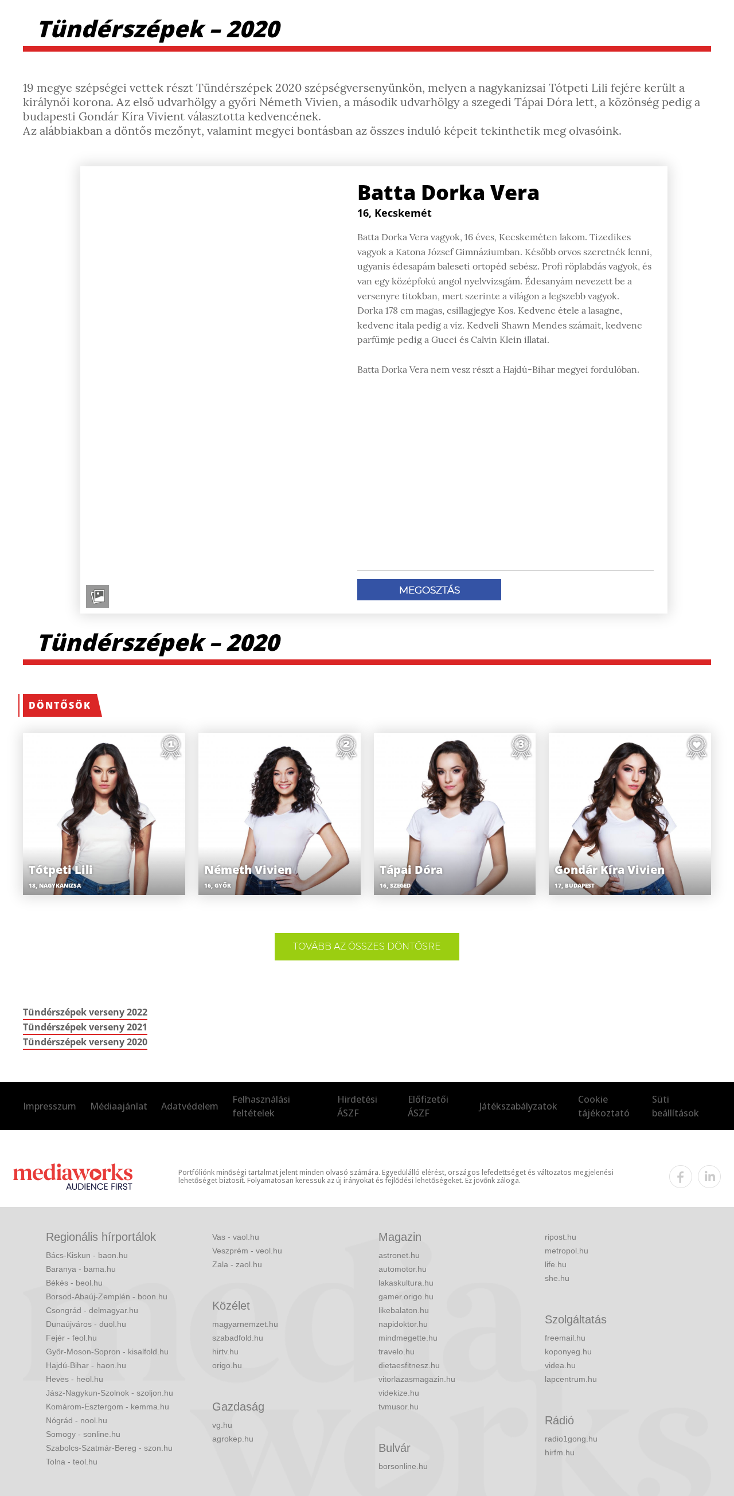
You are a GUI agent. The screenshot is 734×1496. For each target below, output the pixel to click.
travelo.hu (396, 1351)
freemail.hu (565, 1337)
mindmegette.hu (408, 1337)
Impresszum (49, 1106)
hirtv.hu (225, 1351)
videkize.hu (398, 1392)
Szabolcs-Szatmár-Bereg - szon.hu (109, 1447)
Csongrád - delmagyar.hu (92, 1310)
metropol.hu (566, 1250)
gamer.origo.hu (406, 1296)
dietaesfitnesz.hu (409, 1365)
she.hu (557, 1278)
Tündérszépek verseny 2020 (85, 1042)
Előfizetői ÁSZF (428, 1106)
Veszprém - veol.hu (247, 1250)
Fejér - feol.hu (71, 1337)
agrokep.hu (232, 1438)
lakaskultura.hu (406, 1282)
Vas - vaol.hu (235, 1236)
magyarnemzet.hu (245, 1324)
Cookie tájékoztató (604, 1106)
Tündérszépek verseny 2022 (85, 1012)
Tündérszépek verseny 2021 (85, 1027)
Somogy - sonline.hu (83, 1434)
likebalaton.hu (403, 1310)
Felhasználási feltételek (261, 1106)
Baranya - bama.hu (81, 1269)
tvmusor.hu (398, 1406)
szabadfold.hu (237, 1337)
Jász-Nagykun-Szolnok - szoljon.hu (109, 1392)
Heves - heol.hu (74, 1379)
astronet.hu (399, 1255)
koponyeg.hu (568, 1351)
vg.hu (222, 1424)
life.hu (556, 1264)
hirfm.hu (560, 1452)
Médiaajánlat (118, 1106)
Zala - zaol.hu (237, 1264)
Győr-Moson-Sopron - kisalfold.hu (107, 1351)
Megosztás (429, 590)
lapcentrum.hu (571, 1379)
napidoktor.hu (403, 1324)
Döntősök (60, 705)
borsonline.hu (403, 1466)
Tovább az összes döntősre (367, 946)
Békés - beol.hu (74, 1282)
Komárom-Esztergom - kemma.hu (107, 1406)
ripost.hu (560, 1236)
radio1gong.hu (571, 1438)
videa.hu (560, 1365)
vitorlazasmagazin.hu (416, 1379)
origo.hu (227, 1365)
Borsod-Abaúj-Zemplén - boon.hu (106, 1296)
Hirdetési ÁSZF (357, 1106)
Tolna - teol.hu (71, 1461)
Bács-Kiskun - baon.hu (87, 1255)
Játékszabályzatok (518, 1106)
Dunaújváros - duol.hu (86, 1324)
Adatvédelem (189, 1106)
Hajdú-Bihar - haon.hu (86, 1365)
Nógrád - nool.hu (76, 1420)
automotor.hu (402, 1269)
